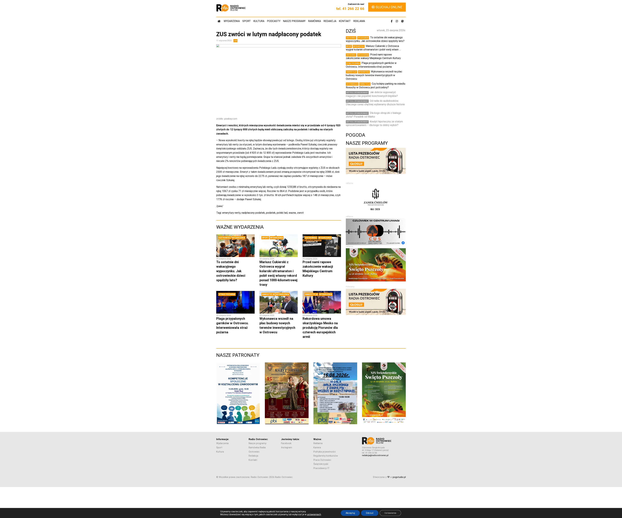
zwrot (300, 212)
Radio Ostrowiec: (258, 439)
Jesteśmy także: (290, 439)
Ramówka (314, 21)
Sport (246, 21)
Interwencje (352, 84)
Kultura (258, 21)
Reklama (359, 21)
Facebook (286, 443)
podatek (271, 212)
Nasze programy (294, 21)
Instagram (286, 447)
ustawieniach (314, 514)
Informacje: (222, 439)
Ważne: (317, 439)
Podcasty (273, 21)
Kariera (317, 447)
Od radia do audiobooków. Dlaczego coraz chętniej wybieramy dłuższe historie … (375, 104)
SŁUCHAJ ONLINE (388, 7)
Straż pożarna (227, 294)
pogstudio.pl (399, 477)
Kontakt (345, 21)
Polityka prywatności (324, 451)
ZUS (235, 41)
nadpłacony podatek (253, 212)
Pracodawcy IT (321, 468)
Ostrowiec (225, 238)
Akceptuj (350, 513)
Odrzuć (370, 513)
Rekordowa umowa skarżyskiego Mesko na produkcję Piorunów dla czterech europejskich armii (320, 328)
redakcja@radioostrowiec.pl (375, 455)
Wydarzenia (232, 21)
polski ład (282, 212)
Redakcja (329, 21)
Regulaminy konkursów (325, 455)
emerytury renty (231, 212)
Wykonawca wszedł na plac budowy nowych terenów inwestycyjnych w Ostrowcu (374, 75)
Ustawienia (390, 513)
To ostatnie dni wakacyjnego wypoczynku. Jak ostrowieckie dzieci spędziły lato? (230, 271)
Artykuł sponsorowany (357, 93)
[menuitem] (219, 21)
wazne (292, 212)
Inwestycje (268, 294)
